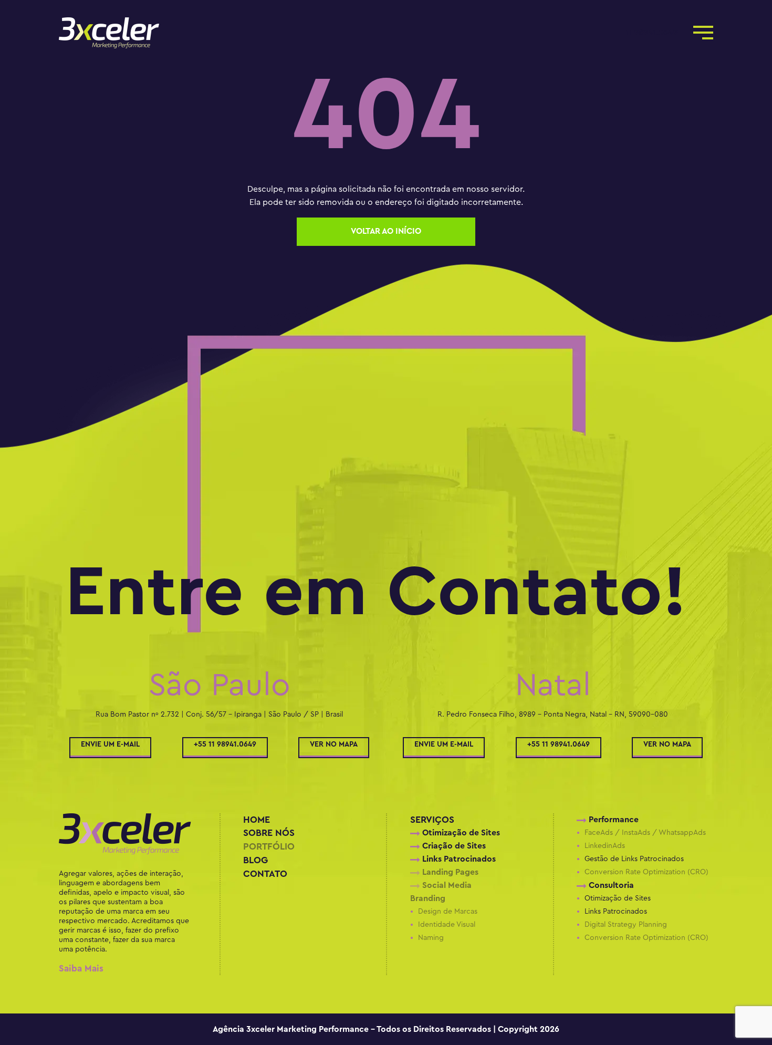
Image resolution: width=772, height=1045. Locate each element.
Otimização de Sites (460, 833)
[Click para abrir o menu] (703, 30)
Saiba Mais (81, 968)
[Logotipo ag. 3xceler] (136, 841)
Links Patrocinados (458, 859)
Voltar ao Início (386, 231)
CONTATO (265, 874)
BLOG (255, 860)
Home (256, 819)
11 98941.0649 (651, 32)
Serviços (432, 819)
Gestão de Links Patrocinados (634, 859)
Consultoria (610, 885)
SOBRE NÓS (269, 833)
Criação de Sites (453, 846)
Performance (613, 819)
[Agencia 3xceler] (136, 32)
